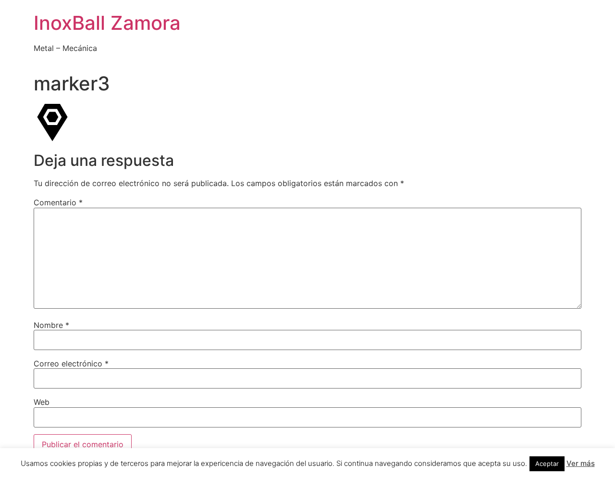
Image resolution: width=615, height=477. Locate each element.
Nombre (51, 325)
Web (41, 402)
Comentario (58, 202)
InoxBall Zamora (107, 23)
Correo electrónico (71, 363)
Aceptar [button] (547, 463)
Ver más (580, 463)
